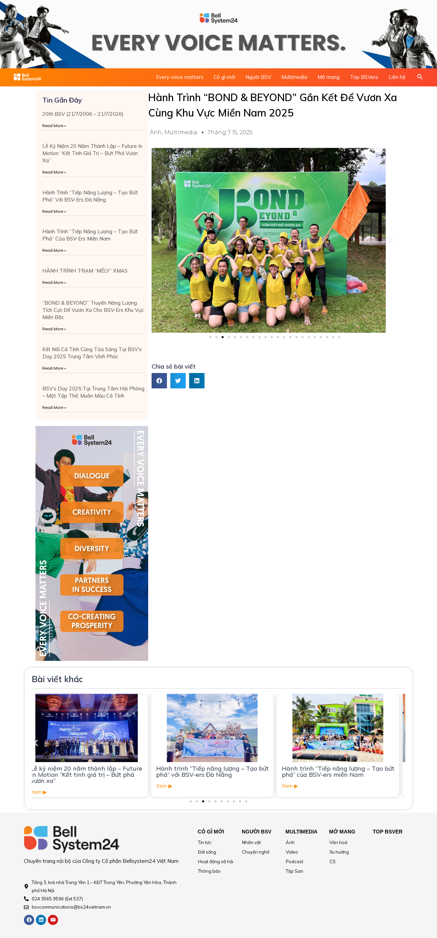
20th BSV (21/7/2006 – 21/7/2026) (83, 114)
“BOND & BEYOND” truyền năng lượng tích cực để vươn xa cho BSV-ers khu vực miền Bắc (93, 310)
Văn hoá (338, 842)
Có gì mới (224, 77)
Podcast (294, 861)
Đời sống (207, 852)
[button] (159, 240)
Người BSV (258, 77)
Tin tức (205, 842)
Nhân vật (251, 842)
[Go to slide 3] (223, 337)
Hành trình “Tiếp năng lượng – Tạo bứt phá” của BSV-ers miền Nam (219, 771)
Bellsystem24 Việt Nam (151, 861)
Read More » (54, 125)
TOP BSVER (388, 831)
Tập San (294, 871)
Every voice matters (179, 77)
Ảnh (156, 132)
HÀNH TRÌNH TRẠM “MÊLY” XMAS (85, 270)
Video (292, 852)
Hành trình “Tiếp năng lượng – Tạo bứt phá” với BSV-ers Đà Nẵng (93, 771)
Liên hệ (397, 77)
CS (332, 861)
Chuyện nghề (255, 852)
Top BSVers (364, 77)
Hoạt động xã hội (215, 861)
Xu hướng (339, 852)
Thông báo (209, 871)
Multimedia (294, 77)
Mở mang (329, 77)
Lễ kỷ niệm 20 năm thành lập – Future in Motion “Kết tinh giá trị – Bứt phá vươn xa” (92, 153)
